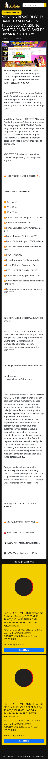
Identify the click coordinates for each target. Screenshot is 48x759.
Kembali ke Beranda (11, 12)
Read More (24, 650)
